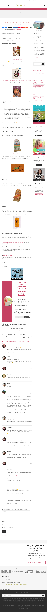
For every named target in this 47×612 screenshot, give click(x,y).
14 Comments (19, 24)
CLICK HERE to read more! (40, 0)
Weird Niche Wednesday (17, 29)
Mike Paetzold (9, 374)
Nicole (15, 24)
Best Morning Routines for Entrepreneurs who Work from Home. (38, 76)
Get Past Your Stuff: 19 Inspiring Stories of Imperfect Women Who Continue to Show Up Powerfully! (38, 80)
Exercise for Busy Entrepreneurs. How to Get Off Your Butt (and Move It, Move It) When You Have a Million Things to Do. (38, 87)
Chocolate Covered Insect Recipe (9, 255)
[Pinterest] (8, 5)
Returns (16, 605)
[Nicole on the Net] (23, 4)
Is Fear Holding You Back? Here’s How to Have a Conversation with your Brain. (38, 97)
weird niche (24, 324)
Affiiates (27, 606)
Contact (20, 592)
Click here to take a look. (17, 153)
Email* (3, 524)
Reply (31, 368)
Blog (28, 9)
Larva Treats (9, 324)
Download (27, 317)
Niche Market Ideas (14, 324)
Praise (24, 9)
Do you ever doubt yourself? (37, 103)
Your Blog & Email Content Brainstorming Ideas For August (38, 90)
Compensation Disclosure (26, 605)
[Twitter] (5, 5)
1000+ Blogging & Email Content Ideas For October (38, 83)
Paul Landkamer (9, 497)
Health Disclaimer (35, 605)
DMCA (40, 605)
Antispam (19, 605)
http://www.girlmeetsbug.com (17, 475)
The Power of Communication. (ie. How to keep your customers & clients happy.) (39, 94)
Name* (3, 521)
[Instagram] (7, 5)
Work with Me (18, 9)
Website (4, 527)
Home (7, 9)
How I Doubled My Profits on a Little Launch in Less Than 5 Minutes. (38, 101)
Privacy (12, 605)
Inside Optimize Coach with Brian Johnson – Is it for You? (38, 71)
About (11, 9)
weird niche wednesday (6, 325)
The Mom (8, 390)
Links (43, 605)
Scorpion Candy (20, 324)
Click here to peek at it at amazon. (17, 98)
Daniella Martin (9, 469)
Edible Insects (5, 324)
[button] (44, 5)
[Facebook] (3, 5)
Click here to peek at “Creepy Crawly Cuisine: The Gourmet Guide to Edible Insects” (17, 80)
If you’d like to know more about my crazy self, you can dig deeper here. (38, 59)
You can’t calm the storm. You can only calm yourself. (39, 74)
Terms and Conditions (7, 605)
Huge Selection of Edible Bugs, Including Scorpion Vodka (13, 242)
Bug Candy (5, 245)
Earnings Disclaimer (21, 606)
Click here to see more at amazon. (17, 177)
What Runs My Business (36, 9)
